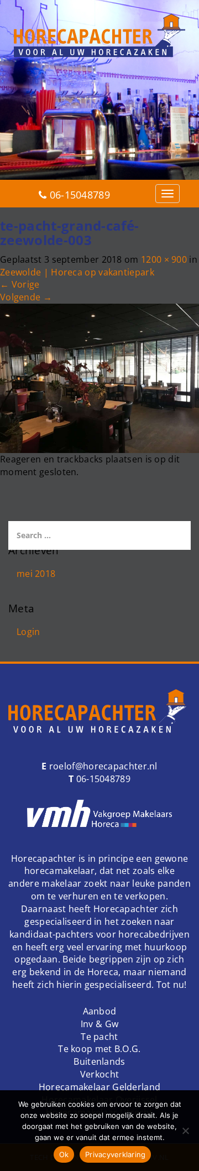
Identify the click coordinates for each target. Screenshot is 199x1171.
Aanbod (100, 1011)
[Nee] (185, 1130)
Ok (64, 1154)
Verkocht (99, 1074)
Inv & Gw (99, 1024)
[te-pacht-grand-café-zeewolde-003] (99, 377)
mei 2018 (36, 574)
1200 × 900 (164, 259)
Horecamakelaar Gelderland (100, 1087)
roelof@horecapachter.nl (102, 766)
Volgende (26, 297)
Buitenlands (99, 1061)
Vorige (19, 284)
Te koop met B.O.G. (99, 1049)
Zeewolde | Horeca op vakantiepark (77, 272)
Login (28, 632)
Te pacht (99, 1037)
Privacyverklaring (115, 1154)
